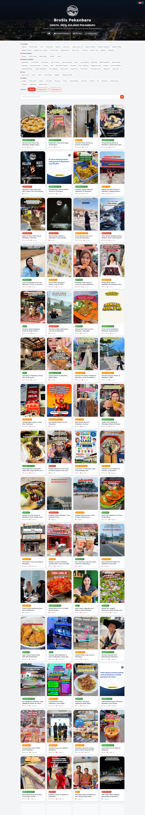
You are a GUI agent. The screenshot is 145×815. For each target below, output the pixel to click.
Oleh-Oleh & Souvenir (62, 65)
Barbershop (25, 62)
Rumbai (92, 81)
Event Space (44, 62)
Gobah (41, 81)
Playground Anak (96, 65)
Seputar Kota (25, 75)
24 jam (59, 56)
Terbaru (31, 89)
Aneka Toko (115, 69)
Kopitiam (58, 46)
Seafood (103, 50)
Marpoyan (57, 81)
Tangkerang (32, 84)
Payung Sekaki (74, 81)
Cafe (41, 46)
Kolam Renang (116, 62)
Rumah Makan (33, 46)
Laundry (45, 65)
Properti (106, 65)
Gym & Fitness (55, 62)
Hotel (76, 62)
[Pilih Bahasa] (141, 2)
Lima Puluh (49, 81)
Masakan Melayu (117, 46)
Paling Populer (43, 89)
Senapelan (105, 81)
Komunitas (25, 65)
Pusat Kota (84, 81)
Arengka (24, 81)
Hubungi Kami (92, 33)
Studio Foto (74, 69)
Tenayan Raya (42, 84)
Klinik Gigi (94, 62)
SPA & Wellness (53, 69)
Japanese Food (65, 50)
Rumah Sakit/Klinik (40, 69)
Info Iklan (78, 33)
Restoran (24, 46)
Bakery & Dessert (90, 46)
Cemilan (52, 56)
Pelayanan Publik (67, 75)
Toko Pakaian (84, 69)
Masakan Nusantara (104, 46)
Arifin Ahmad (33, 81)
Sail (98, 81)
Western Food (94, 50)
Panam (65, 81)
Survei (33, 75)
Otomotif (73, 65)
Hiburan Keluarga (67, 62)
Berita (40, 75)
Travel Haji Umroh (96, 69)
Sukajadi (24, 84)
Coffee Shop (49, 46)
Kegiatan (56, 75)
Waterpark (107, 69)
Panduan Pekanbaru (62, 33)
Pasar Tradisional (83, 65)
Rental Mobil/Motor (27, 69)
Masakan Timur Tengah (40, 50)
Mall (52, 65)
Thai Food (85, 50)
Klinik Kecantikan (105, 62)
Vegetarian (111, 50)
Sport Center (64, 69)
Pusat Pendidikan (116, 65)
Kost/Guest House (35, 65)
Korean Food (75, 50)
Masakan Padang (26, 50)
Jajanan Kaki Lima (77, 46)
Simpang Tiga (114, 81)
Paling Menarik (55, 89)
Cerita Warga (48, 75)
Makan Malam (43, 56)
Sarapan (24, 56)
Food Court (66, 46)
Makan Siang (32, 56)
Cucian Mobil (34, 62)
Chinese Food (54, 50)
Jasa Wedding (84, 62)
